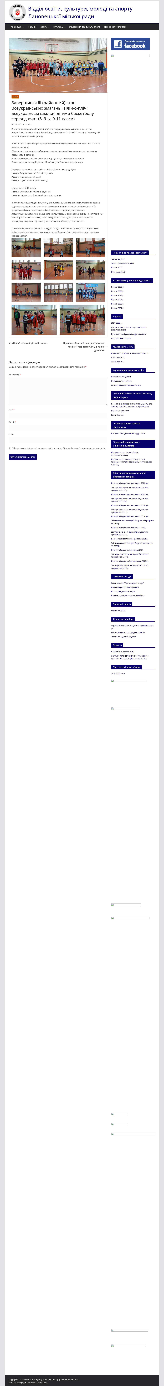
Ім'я (12, 409)
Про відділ (16, 27)
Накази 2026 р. (117, 287)
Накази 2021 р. (117, 308)
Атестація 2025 (117, 357)
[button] (22, 27)
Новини (32, 27)
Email (12, 422)
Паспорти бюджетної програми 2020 (127, 550)
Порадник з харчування (121, 381)
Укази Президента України (122, 263)
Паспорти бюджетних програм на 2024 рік (129, 505)
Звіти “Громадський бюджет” (123, 637)
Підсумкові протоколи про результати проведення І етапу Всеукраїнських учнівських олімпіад (131, 462)
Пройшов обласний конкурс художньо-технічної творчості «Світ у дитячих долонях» (83, 347)
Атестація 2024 (117, 361)
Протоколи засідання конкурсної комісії (128, 334)
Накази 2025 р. (117, 291)
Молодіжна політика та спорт (84, 27)
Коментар (15, 374)
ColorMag (31, 1382)
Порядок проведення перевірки (125, 587)
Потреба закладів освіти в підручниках (128, 433)
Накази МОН (116, 267)
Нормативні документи (121, 376)
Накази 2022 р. (117, 304)
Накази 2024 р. (117, 295)
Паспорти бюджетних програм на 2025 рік (129, 494)
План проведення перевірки (123, 591)
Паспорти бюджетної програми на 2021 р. (129, 539)
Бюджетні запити (118, 610)
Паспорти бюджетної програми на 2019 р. (129, 561)
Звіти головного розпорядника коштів (128, 632)
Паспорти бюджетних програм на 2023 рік (129, 516)
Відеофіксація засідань (121, 338)
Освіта (43, 27)
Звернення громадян (115, 27)
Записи (15, 97)
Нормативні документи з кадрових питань (129, 353)
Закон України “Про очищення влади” (127, 583)
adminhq (28, 124)
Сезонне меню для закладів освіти (126, 385)
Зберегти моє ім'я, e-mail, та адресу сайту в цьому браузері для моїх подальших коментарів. (58, 448)
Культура (58, 27)
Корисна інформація (120, 411)
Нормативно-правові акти (122, 651)
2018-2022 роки (118, 673)
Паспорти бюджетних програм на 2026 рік (129, 483)
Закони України (118, 259)
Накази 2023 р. (117, 299)
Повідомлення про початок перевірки (127, 595)
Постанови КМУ (118, 272)
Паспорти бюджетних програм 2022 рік (128, 527)
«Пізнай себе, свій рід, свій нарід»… (30, 343)
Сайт (11, 434)
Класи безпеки (117, 415)
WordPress (42, 1382)
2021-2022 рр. (117, 323)
